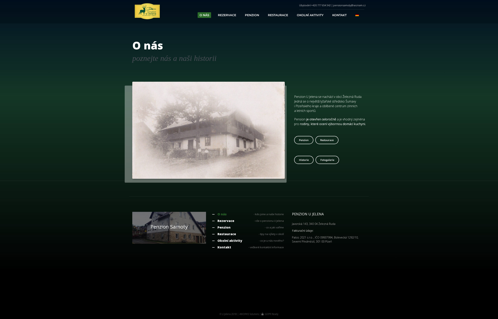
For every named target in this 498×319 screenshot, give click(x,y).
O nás (222, 214)
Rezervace (225, 221)
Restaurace (226, 234)
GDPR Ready (271, 314)
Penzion (224, 227)
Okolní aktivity (229, 240)
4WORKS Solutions (249, 314)
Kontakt (224, 247)
